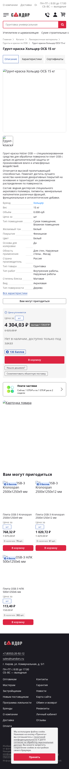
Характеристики (32, 59)
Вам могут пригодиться (35, 301)
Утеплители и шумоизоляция (21, 32)
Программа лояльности (17, 702)
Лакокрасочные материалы (43, 39)
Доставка (26, 5)
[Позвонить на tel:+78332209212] (47, 14)
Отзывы (41, 720)
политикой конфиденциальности (29, 738)
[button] (62, 24)
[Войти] (55, 14)
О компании (10, 5)
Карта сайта (43, 696)
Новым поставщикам (15, 696)
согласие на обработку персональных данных (33, 743)
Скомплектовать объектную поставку (26, 373)
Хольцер (38, 203)
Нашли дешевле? (16, 367)
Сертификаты (55, 59)
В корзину (34, 359)
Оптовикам (9, 679)
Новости (41, 691)
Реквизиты (42, 708)
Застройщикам (12, 691)
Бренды (7, 708)
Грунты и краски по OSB (15, 43)
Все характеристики (15, 293)
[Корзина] (63, 14)
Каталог (6, 14)
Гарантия (42, 685)
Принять (34, 757)
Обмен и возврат (46, 702)
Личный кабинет (46, 714)
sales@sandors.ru (13, 658)
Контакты (42, 679)
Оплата (7, 726)
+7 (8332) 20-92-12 (13, 653)
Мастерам (9, 685)
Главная (7, 39)
